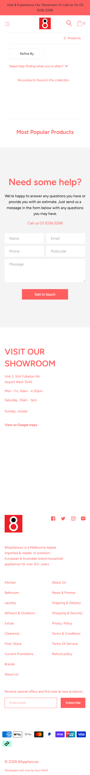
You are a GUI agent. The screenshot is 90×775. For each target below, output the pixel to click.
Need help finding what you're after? (36, 66)
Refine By (27, 54)
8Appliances (28, 761)
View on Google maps (21, 425)
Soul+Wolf (41, 770)
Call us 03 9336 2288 (45, 223)
